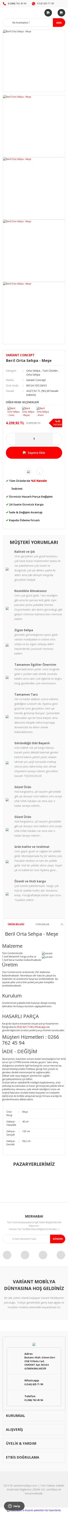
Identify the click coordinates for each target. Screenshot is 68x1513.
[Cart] (61, 13)
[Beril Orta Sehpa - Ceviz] (14, 410)
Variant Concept (20, 355)
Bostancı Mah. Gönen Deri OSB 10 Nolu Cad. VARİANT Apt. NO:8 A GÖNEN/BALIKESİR (39, 1363)
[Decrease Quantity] (10, 439)
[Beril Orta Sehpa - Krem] (43, 410)
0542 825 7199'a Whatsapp (31, 1027)
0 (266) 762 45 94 (33, 1400)
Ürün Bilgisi (16, 924)
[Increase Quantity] (57, 439)
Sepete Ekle (36, 453)
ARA (59, 22)
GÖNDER (58, 1238)
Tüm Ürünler (50, 370)
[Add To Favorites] (39, 471)
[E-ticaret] (33, 1510)
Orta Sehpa (33, 370)
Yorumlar (42, 924)
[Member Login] (48, 13)
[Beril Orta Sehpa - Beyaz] (28, 410)
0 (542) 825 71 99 (33, 1384)
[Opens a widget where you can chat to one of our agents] (14, 1506)
